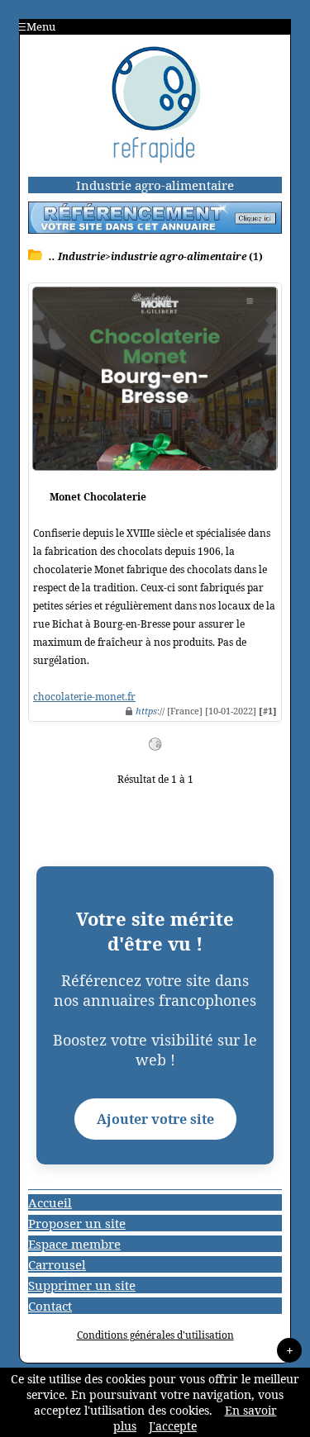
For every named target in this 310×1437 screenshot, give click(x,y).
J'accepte (173, 1426)
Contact (50, 1305)
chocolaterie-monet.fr (84, 697)
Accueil (50, 1202)
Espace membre (74, 1243)
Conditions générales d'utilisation (155, 1335)
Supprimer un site (82, 1285)
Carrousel (57, 1264)
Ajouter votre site (155, 1119)
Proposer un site (77, 1223)
